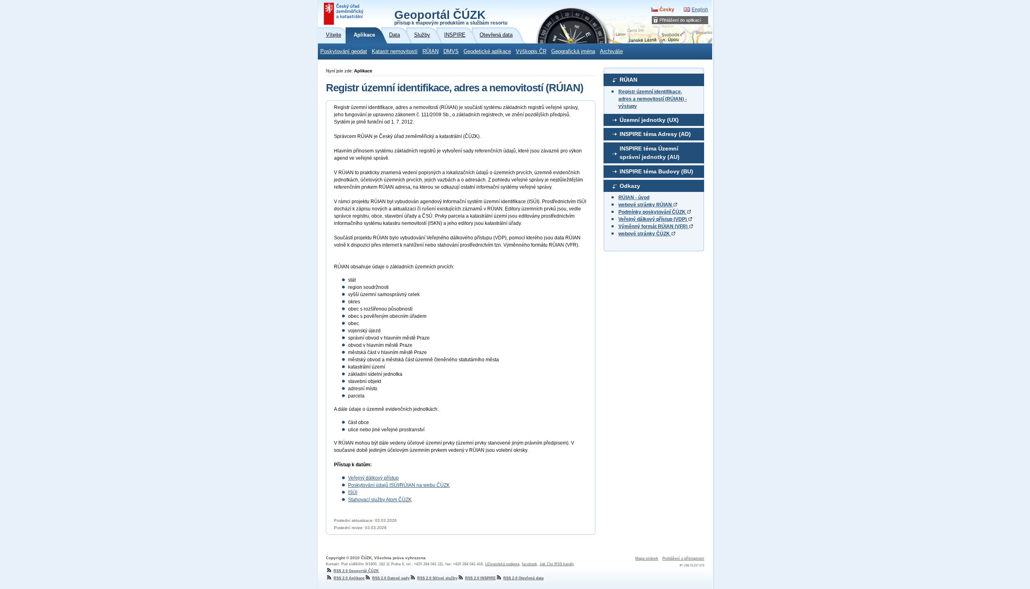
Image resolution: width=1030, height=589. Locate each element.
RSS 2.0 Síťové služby (437, 578)
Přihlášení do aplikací (680, 20)
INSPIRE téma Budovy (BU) (656, 171)
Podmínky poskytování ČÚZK (652, 212)
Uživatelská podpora (502, 564)
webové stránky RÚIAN (645, 205)
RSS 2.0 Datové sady (391, 578)
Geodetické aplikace (487, 51)
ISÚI (352, 492)
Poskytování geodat (343, 51)
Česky (666, 9)
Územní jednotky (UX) (649, 120)
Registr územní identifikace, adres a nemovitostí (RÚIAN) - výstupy (652, 99)
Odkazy (630, 186)
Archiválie (611, 51)
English (700, 9)
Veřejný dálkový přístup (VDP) (653, 219)
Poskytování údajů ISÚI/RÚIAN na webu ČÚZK (399, 485)
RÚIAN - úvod (633, 197)
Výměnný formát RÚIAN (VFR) (653, 226)
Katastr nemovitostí (395, 51)
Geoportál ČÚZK (450, 16)
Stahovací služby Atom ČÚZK (380, 500)
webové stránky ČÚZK (644, 234)
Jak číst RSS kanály (557, 564)
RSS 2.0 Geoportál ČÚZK (356, 571)
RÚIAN (430, 51)
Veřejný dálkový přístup (373, 478)
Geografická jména (573, 51)
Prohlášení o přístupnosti (683, 558)
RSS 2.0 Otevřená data (523, 578)
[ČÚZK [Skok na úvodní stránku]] (344, 13)
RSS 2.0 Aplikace (349, 578)
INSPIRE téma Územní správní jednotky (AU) (650, 153)
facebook (529, 564)
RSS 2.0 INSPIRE (480, 578)
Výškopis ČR (531, 51)
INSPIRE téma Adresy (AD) (655, 134)
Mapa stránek (646, 558)
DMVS (451, 51)
